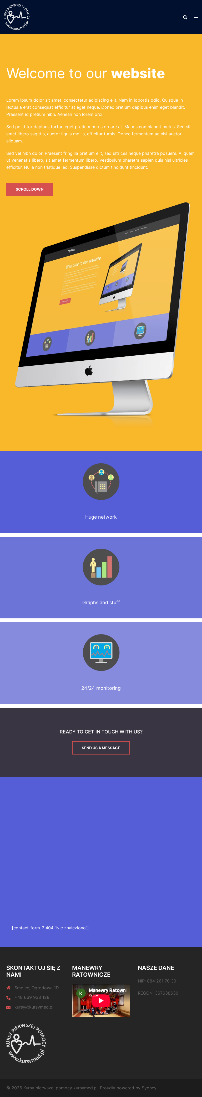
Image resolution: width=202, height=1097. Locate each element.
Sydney (149, 1087)
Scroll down (29, 189)
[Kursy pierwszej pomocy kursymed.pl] (16, 16)
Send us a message (101, 748)
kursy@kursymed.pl (33, 1007)
